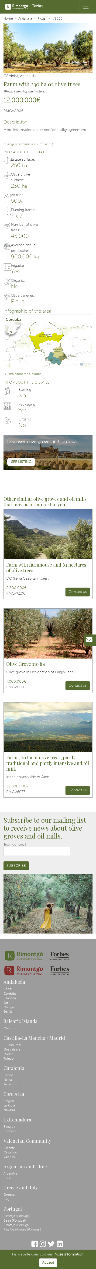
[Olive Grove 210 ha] (48, 634)
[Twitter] (51, 1246)
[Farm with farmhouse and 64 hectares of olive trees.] (48, 534)
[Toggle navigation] (85, 6)
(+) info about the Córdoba (22, 374)
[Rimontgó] (25, 7)
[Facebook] (34, 1246)
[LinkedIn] (60, 1246)
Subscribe (16, 866)
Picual (42, 18)
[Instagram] (43, 1246)
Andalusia (25, 18)
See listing (21, 462)
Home (8, 18)
